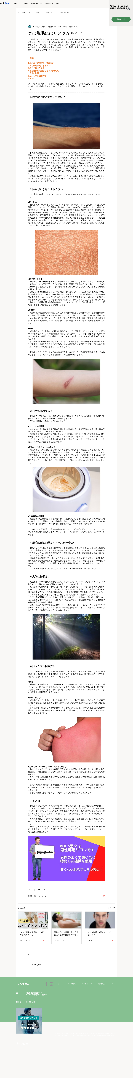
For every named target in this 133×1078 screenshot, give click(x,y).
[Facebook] (46, 984)
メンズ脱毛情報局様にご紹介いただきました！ (32, 933)
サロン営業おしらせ (62, 12)
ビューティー (47, 12)
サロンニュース (34, 12)
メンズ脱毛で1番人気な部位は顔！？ (99, 933)
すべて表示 (111, 907)
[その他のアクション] (103, 27)
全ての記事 (21, 12)
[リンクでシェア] (44, 890)
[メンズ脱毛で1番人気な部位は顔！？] (100, 920)
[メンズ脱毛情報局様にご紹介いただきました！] (33, 920)
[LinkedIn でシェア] (39, 890)
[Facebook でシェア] (29, 890)
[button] (24, 3)
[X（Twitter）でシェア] (34, 890)
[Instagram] (51, 984)
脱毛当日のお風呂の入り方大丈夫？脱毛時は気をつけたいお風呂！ (66, 933)
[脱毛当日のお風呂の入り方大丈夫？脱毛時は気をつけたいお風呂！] (67, 920)
